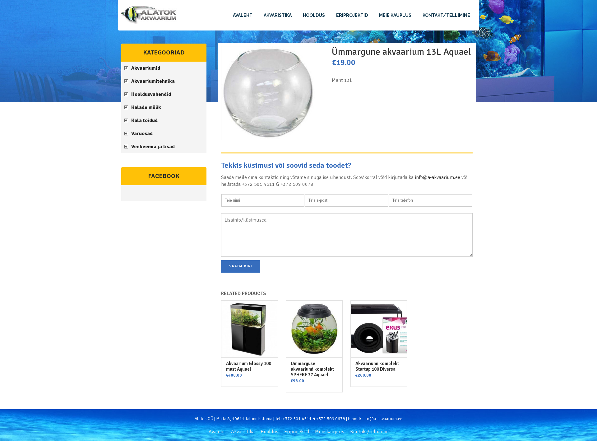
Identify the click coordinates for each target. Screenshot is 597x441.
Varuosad (142, 133)
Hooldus (314, 15)
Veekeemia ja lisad (153, 146)
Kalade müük (146, 107)
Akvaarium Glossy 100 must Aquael (248, 366)
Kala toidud (144, 120)
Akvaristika (278, 15)
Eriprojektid (352, 15)
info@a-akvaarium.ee (437, 177)
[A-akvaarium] (149, 15)
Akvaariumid (145, 68)
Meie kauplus (395, 15)
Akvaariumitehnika (153, 81)
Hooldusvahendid (151, 94)
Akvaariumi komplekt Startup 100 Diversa (377, 366)
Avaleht (242, 15)
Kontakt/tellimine (446, 15)
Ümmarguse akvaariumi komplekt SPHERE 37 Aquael (312, 369)
